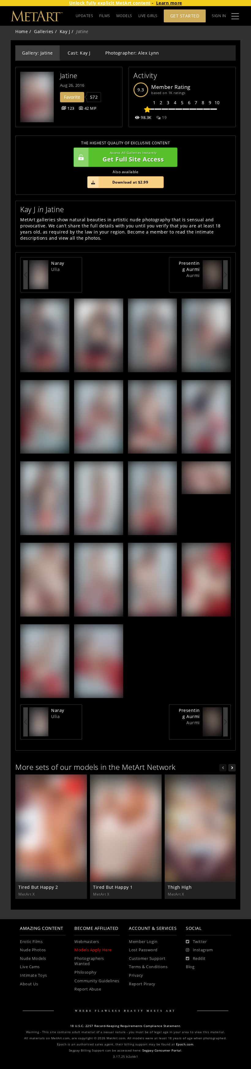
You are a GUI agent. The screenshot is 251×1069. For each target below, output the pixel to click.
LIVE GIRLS (148, 15)
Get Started (185, 16)
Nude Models (33, 958)
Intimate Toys (33, 975)
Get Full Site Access (133, 157)
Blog (190, 966)
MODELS (124, 15)
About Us (29, 984)
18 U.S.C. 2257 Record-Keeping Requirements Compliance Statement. (125, 1026)
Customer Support (147, 958)
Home (21, 31)
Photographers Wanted (89, 961)
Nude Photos (33, 950)
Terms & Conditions (148, 966)
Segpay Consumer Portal (161, 1050)
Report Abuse (87, 989)
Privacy (136, 975)
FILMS (104, 15)
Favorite (72, 97)
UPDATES (84, 15)
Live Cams (30, 966)
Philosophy (85, 972)
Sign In (219, 15)
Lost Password (143, 950)
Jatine (68, 75)
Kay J (65, 31)
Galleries (44, 31)
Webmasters (86, 941)
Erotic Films (31, 941)
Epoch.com (184, 1044)
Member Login (143, 941)
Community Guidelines (96, 980)
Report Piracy (142, 984)
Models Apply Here (93, 950)
